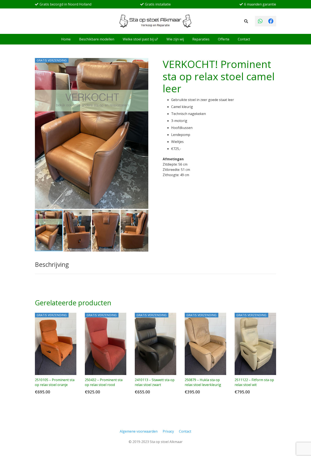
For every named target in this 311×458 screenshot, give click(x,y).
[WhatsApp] (260, 21)
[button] (246, 21)
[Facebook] (271, 21)
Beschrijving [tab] (52, 264)
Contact (185, 431)
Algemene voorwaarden (139, 431)
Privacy (168, 431)
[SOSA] (155, 21)
